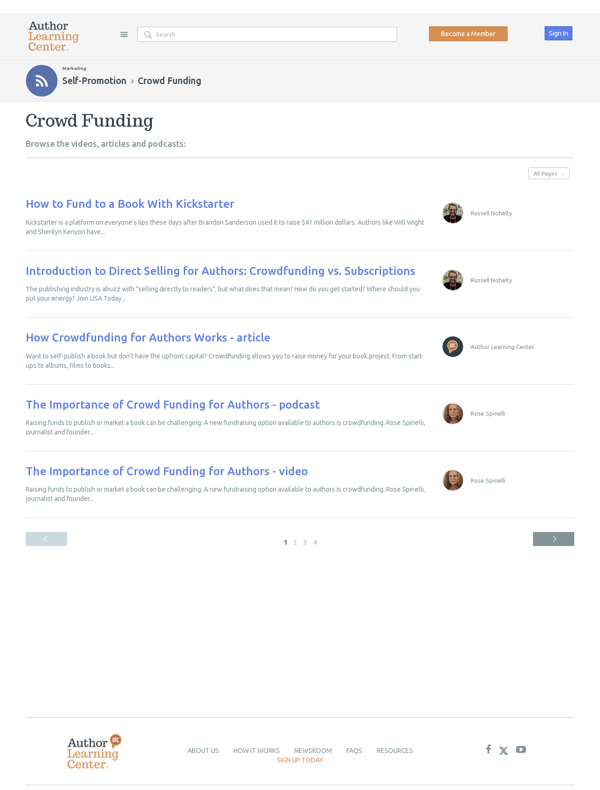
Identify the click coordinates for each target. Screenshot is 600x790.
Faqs (354, 750)
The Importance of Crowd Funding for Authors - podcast (173, 404)
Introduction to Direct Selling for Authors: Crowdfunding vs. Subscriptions (220, 271)
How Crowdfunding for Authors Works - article (148, 337)
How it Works (256, 750)
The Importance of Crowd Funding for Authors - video (167, 471)
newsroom (313, 750)
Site (124, 34)
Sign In (558, 33)
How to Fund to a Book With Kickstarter (130, 204)
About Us (203, 750)
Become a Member (468, 34)
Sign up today (300, 760)
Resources (395, 750)
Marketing (74, 68)
